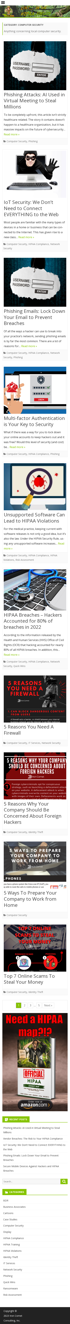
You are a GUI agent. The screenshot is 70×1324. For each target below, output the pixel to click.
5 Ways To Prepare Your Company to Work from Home (30, 898)
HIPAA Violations (12, 1250)
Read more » (12, 134)
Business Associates (14, 1206)
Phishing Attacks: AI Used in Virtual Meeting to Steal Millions (34, 100)
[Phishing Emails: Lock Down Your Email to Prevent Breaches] (35, 283)
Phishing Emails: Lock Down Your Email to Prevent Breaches (34, 317)
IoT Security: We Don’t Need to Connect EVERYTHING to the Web (31, 208)
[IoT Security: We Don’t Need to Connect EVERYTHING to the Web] (35, 175)
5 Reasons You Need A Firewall (29, 729)
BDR (5, 1200)
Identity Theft (35, 832)
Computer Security (17, 141)
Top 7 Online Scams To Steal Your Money (29, 979)
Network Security (51, 743)
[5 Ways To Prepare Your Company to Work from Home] (35, 866)
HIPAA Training (11, 1244)
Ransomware (10, 1288)
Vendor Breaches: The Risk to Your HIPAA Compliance (33, 1138)
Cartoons (8, 1213)
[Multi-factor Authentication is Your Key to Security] (35, 391)
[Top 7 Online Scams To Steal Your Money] (35, 949)
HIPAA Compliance (38, 244)
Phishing (33, 141)
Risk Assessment (24, 559)
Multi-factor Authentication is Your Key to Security (34, 421)
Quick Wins (19, 666)
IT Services (34, 743)
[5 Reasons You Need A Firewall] (35, 699)
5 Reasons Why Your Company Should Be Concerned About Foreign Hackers (33, 812)
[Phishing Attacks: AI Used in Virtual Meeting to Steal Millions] (35, 66)
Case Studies (10, 1219)
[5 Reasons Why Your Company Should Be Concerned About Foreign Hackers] (35, 776)
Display (7, 1231)
